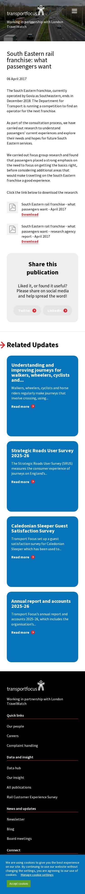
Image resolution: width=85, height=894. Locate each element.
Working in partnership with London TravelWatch (35, 24)
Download (30, 214)
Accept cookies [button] (19, 884)
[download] (12, 207)
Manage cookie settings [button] (37, 875)
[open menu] (74, 11)
